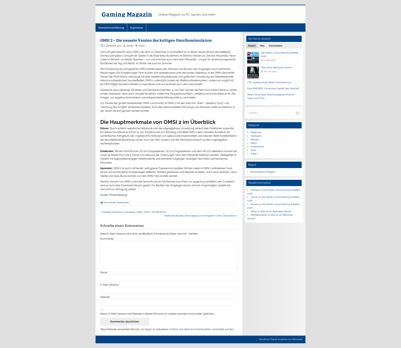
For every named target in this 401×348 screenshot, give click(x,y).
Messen (255, 139)
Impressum (136, 27)
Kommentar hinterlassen (116, 202)
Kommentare (275, 45)
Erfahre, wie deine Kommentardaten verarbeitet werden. (201, 329)
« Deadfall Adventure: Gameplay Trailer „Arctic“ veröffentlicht (133, 212)
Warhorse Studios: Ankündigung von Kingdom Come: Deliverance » (201, 215)
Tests (253, 150)
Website (105, 297)
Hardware (256, 136)
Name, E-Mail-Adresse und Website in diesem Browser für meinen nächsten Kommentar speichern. (157, 314)
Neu (262, 45)
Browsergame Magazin (263, 171)
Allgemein (256, 132)
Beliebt (252, 45)
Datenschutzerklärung (111, 27)
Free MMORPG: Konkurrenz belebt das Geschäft (273, 88)
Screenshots (257, 146)
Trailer (254, 153)
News (142, 45)
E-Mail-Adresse (110, 285)
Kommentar (107, 239)
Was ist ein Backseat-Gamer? (276, 67)
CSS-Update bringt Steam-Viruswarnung (269, 82)
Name (104, 272)
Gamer (129, 45)
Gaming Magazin (127, 14)
